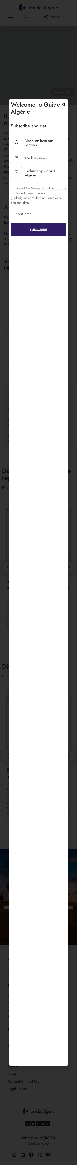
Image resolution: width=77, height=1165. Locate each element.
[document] (38, 582)
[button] (62, 104)
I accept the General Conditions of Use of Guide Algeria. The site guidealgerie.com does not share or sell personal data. (38, 195)
